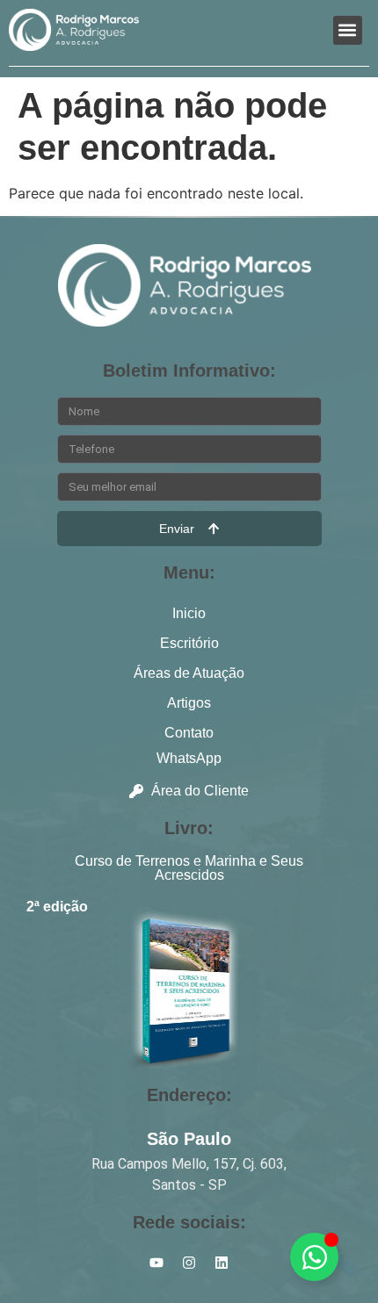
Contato (189, 732)
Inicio (189, 613)
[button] (347, 30)
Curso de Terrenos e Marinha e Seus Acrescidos (189, 867)
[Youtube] (156, 1263)
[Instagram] (189, 1263)
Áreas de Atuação (189, 673)
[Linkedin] (221, 1263)
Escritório (189, 643)
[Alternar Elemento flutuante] (314, 1257)
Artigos (189, 702)
